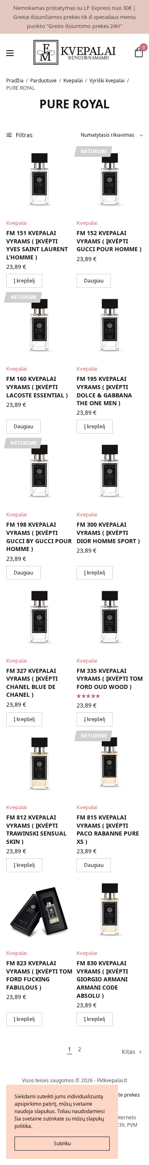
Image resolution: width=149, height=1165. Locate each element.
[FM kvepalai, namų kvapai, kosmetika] (75, 52)
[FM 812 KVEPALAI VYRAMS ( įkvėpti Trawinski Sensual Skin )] (39, 763)
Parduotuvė (43, 80)
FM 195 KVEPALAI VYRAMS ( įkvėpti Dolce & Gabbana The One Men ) (104, 391)
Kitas (128, 1051)
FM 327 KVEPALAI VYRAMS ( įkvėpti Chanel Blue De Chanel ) (32, 683)
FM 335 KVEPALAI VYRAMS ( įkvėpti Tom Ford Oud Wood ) (110, 679)
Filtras (23, 135)
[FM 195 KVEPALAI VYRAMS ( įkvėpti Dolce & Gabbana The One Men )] (110, 325)
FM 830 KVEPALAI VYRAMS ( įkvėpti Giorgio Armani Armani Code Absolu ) (102, 979)
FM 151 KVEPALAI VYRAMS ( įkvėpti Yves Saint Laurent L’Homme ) (37, 245)
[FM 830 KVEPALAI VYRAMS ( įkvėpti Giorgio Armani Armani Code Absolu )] (110, 909)
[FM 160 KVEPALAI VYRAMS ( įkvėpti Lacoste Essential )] (39, 325)
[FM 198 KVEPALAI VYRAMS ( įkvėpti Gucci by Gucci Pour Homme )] (39, 471)
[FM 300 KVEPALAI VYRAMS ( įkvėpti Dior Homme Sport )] (110, 471)
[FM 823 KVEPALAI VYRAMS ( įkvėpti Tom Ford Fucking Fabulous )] (39, 909)
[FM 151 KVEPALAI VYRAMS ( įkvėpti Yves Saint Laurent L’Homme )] (39, 179)
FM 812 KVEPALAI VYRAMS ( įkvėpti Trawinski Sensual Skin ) (36, 829)
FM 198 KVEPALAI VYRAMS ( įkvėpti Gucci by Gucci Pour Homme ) (39, 537)
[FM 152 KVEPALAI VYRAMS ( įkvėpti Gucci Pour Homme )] (110, 179)
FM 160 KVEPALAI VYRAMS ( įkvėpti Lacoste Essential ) (37, 387)
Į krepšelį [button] (24, 280)
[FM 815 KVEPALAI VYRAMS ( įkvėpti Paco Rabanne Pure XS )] (110, 763)
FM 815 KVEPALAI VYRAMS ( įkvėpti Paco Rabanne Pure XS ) (108, 829)
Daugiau (93, 280)
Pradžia (15, 80)
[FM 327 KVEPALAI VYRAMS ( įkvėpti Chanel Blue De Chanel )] (39, 617)
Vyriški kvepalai (107, 80)
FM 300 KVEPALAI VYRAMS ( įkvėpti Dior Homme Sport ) (108, 532)
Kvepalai (73, 80)
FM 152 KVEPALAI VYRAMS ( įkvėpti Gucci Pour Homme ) (109, 241)
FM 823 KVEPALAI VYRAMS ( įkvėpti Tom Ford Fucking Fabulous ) (39, 975)
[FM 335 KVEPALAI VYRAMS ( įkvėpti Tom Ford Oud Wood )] (110, 617)
